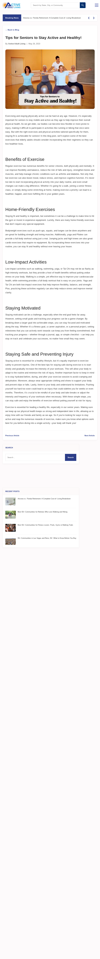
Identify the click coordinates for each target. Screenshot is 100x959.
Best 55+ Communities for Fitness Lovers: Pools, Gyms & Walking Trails (45, 525)
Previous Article (12, 435)
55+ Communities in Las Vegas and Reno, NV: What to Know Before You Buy (47, 538)
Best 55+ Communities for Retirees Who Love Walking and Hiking (42, 512)
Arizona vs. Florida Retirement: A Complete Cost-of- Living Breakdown (52, 18)
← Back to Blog (12, 30)
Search (71, 457)
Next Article (90, 435)
